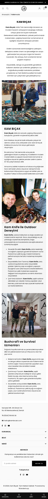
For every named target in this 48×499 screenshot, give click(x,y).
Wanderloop (24, 488)
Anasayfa (5, 14)
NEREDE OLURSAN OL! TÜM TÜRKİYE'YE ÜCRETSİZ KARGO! (24, 2)
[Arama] (7, 8)
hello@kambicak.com (13, 420)
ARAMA (44, 497)
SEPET (31, 497)
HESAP (19, 497)
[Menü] (3, 8)
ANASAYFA (5, 497)
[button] (44, 8)
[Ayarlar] (39, 8)
